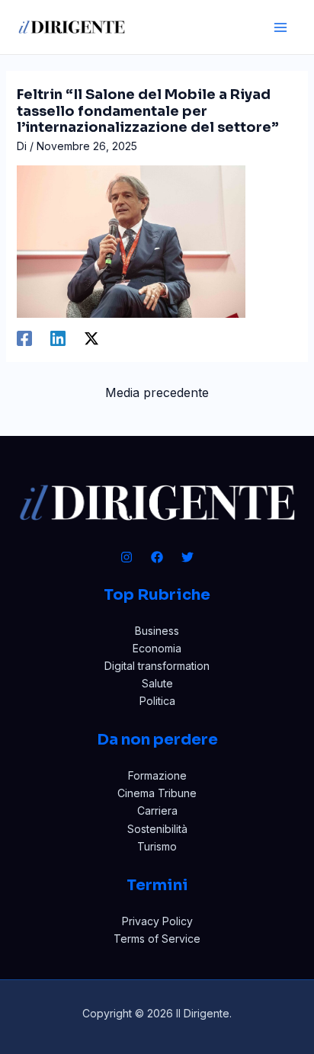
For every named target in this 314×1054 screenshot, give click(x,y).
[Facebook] (24, 338)
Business (157, 630)
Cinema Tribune (157, 792)
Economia (157, 648)
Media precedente (157, 392)
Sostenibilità (157, 828)
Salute (157, 683)
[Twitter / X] (91, 338)
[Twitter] (187, 557)
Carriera (157, 810)
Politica (157, 700)
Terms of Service (157, 938)
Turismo (157, 846)
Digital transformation (157, 665)
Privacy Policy (157, 921)
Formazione (157, 775)
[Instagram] (126, 557)
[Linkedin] (58, 338)
